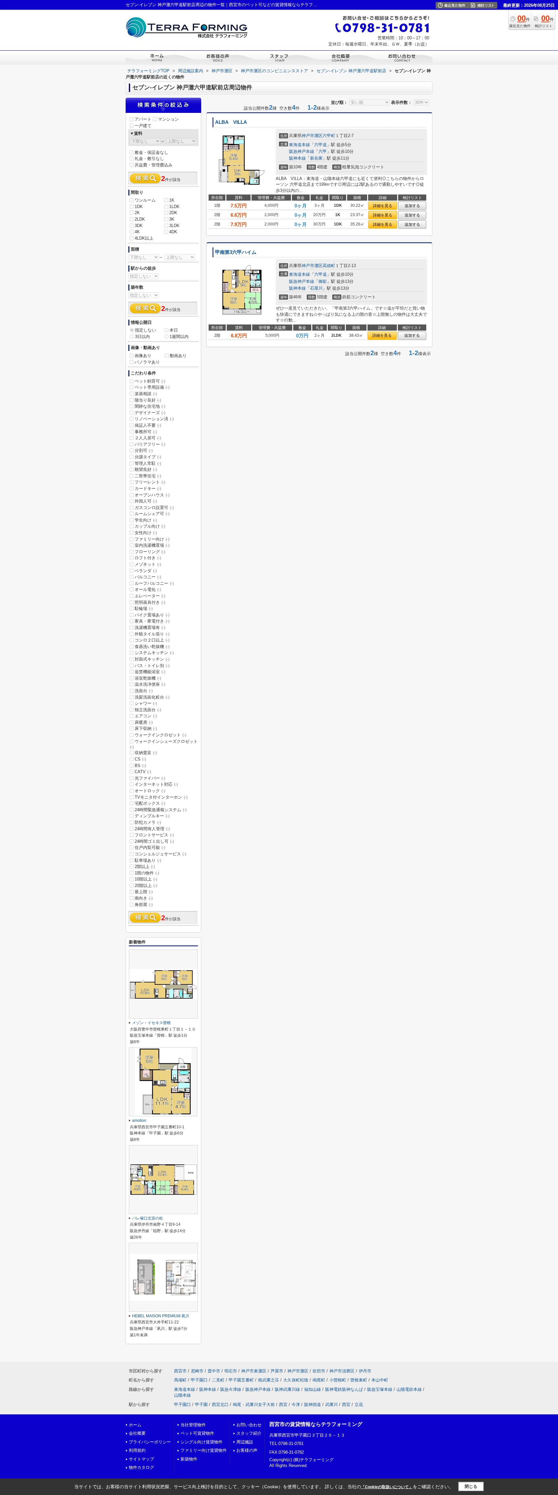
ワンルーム (145, 200)
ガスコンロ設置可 (154, 507)
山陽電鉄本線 (409, 1389)
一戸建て (143, 125)
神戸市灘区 (312, 135)
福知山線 (312, 1389)
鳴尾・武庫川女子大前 (254, 1404)
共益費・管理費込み (153, 165)
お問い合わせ (249, 1424)
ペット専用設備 (152, 387)
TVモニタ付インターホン (161, 797)
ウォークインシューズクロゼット (164, 744)
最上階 (144, 891)
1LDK (174, 206)
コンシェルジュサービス (160, 854)
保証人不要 (148, 425)
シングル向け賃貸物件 (201, 1442)
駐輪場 (144, 608)
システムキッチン (154, 652)
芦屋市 (277, 1371)
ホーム (135, 1424)
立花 (359, 1404)
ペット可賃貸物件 (197, 1433)
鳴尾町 (319, 1380)
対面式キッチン (152, 659)
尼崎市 (197, 1371)
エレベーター (150, 595)
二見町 (218, 1380)
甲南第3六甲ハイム (235, 252)
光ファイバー (150, 778)
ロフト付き (148, 557)
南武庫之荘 (268, 1380)
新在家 (316, 158)
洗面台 (144, 690)
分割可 (144, 450)
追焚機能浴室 (150, 671)
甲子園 (201, 1404)
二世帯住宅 (148, 475)
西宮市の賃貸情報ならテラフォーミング (315, 1424)
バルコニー (148, 576)
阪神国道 (312, 1404)
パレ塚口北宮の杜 (147, 1218)
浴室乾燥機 (148, 678)
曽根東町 (358, 1380)
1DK (139, 206)
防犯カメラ (148, 822)
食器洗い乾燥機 (152, 646)
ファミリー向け (152, 539)
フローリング (150, 551)
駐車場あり (148, 860)
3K (171, 219)
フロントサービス (154, 834)
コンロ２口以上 (152, 640)
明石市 (230, 1371)
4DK (173, 231)
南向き (144, 898)
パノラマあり (147, 362)
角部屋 (144, 904)
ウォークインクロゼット (160, 735)
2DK (173, 212)
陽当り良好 (148, 400)
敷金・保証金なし (151, 152)
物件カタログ (141, 1467)
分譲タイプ (148, 456)
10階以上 (146, 879)
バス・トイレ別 (152, 665)
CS (140, 759)
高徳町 (329, 265)
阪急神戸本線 (301, 151)
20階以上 (146, 885)
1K (171, 200)
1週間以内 (179, 336)
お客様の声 (246, 1450)
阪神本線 (297, 158)
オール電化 (148, 589)
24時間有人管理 (152, 828)
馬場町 (180, 1380)
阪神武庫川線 (287, 1389)
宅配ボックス (150, 803)
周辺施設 (244, 1442)
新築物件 (189, 1459)
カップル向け (150, 526)
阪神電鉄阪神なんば (344, 1389)
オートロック (150, 790)
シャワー (146, 703)
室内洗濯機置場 (152, 545)
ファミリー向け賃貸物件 (204, 1450)
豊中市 (214, 1371)
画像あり (143, 355)
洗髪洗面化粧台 (152, 697)
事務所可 (146, 431)
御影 (322, 281)
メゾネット (148, 564)
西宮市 (180, 1371)
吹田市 (319, 1371)
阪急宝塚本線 (379, 1389)
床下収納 (146, 728)
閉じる (471, 1486)
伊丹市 (365, 1371)
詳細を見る (382, 206)
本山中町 (379, 1380)
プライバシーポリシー (150, 1442)
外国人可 (146, 501)
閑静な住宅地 (150, 406)
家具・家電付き (152, 621)
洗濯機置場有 (150, 627)
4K (137, 231)
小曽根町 (337, 1380)
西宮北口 (220, 1404)
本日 (174, 330)
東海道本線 (299, 144)
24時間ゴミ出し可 (154, 841)
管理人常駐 (148, 463)
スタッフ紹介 (249, 1433)
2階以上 (145, 866)
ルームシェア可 (152, 513)
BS (140, 765)
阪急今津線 (230, 1389)
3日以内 (142, 336)
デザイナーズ (150, 412)
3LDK (174, 225)
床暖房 (144, 722)
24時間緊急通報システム (161, 809)
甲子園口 (199, 1380)
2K (137, 212)
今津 (296, 1404)
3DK (139, 225)
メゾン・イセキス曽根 (151, 1023)
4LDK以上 (144, 238)
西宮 (283, 1404)
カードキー (148, 488)
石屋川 (316, 288)
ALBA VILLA (231, 122)
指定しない (145, 330)
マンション (168, 119)
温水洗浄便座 (150, 684)
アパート (143, 119)
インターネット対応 (156, 784)
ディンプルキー (152, 815)
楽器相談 (146, 393)
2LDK (140, 219)
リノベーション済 (154, 418)
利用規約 (137, 1450)
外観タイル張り (152, 634)
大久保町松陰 (295, 1380)
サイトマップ (141, 1459)
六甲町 (329, 135)
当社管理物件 (193, 1424)
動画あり (178, 355)
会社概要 (137, 1433)
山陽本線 (182, 1395)
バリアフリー (150, 444)
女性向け (146, 532)
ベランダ (146, 570)
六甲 (322, 151)
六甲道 (320, 144)
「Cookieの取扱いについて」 (387, 1487)
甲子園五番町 (241, 1380)
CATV (143, 771)
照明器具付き (150, 602)
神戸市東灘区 (253, 1371)
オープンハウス (152, 495)
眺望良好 (146, 469)
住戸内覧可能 (150, 847)
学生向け (146, 520)
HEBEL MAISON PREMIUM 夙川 (160, 1316)
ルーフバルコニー (154, 583)
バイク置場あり (152, 615)
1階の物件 (147, 873)
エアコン (146, 715)
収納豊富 (146, 752)
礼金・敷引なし (149, 158)
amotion (139, 1120)
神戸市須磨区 (342, 1371)
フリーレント (150, 482)
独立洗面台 (148, 709)
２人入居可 (148, 437)
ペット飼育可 (150, 381)
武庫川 (331, 1404)
